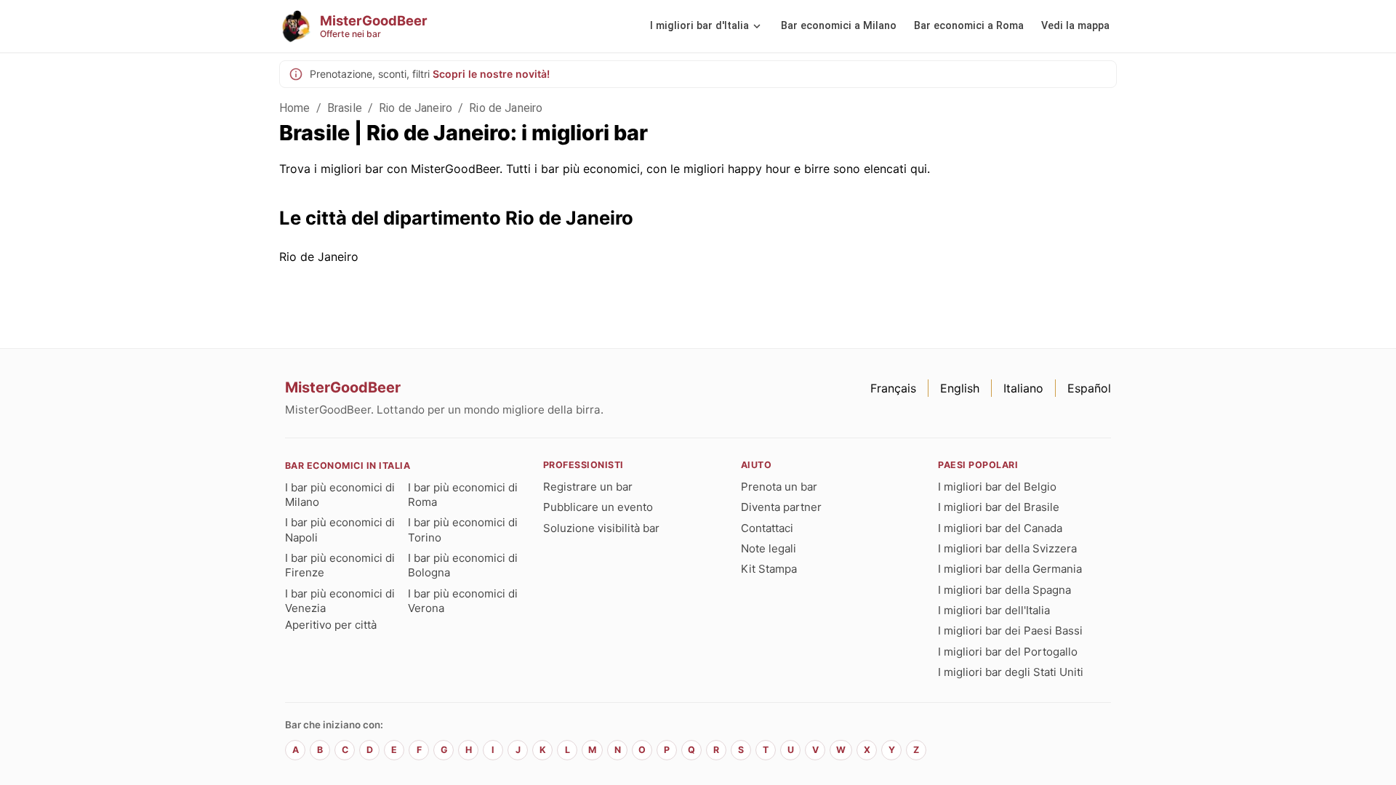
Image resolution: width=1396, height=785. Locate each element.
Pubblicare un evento (598, 507)
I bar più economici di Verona (463, 601)
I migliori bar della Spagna (1004, 590)
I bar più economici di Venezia (340, 601)
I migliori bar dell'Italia (994, 610)
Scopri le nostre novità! (491, 74)
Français (893, 388)
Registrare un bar (588, 487)
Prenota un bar (779, 487)
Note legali (768, 548)
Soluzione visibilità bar (601, 528)
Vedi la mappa (1075, 26)
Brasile (344, 108)
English (959, 388)
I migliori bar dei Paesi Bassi (1010, 630)
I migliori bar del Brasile (998, 507)
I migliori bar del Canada (1000, 528)
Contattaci (767, 528)
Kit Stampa (769, 569)
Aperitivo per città (331, 625)
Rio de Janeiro (415, 108)
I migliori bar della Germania (1010, 569)
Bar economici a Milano (838, 26)
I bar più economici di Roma (463, 494)
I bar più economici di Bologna (463, 565)
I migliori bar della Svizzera (1007, 548)
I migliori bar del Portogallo (1008, 652)
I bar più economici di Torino (463, 529)
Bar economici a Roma (969, 26)
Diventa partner (781, 507)
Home (294, 108)
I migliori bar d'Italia (699, 26)
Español (1089, 388)
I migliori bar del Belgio (997, 487)
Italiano (1023, 388)
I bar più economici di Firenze (340, 565)
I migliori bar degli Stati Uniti (1010, 672)
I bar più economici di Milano (340, 494)
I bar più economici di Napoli (340, 529)
